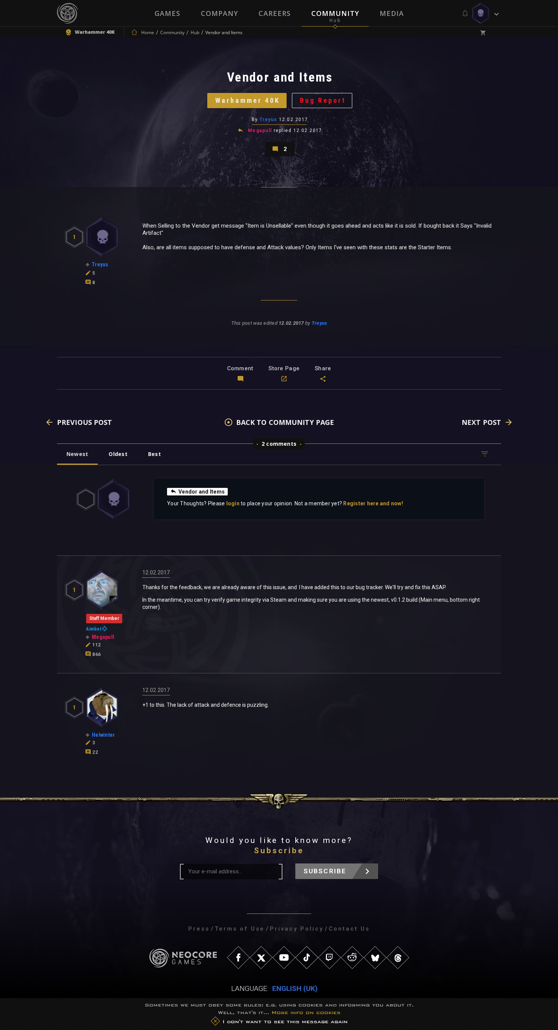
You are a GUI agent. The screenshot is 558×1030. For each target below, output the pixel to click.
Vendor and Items (201, 492)
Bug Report (323, 100)
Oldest (118, 454)
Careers (275, 13)
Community (335, 13)
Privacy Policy (296, 928)
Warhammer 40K (247, 100)
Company (219, 13)
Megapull (260, 130)
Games (167, 13)
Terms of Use (240, 928)
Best (154, 454)
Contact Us (349, 928)
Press (199, 928)
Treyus (268, 119)
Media (392, 13)
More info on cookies (305, 1012)
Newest (77, 454)
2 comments (279, 443)
